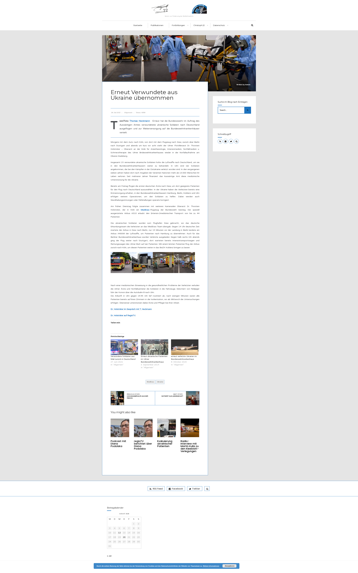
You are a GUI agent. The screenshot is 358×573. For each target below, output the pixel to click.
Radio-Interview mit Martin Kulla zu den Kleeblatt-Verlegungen (190, 446)
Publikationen (157, 25)
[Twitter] (231, 141)
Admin (247, 85)
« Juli (109, 556)
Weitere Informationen (211, 566)
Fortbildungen (178, 25)
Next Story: (172, 395)
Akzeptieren (229, 566)
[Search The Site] (236, 141)
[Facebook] (225, 141)
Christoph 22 (199, 25)
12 (119, 533)
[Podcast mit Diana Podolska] (120, 428)
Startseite (137, 25)
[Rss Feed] (220, 141)
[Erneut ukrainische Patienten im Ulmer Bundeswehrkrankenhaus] (154, 347)
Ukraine (160, 382)
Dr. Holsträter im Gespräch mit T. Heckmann (131, 309)
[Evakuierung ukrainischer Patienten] (166, 428)
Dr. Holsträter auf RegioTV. (123, 315)
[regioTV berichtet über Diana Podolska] (143, 428)
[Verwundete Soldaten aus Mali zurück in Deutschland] (124, 347)
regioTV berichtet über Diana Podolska (143, 444)
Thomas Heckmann (140, 121)
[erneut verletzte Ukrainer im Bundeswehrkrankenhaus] (184, 347)
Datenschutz (219, 25)
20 (124, 537)
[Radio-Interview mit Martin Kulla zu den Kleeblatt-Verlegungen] (190, 428)
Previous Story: (137, 396)
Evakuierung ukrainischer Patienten (164, 443)
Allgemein (128, 113)
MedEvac (145, 210)
